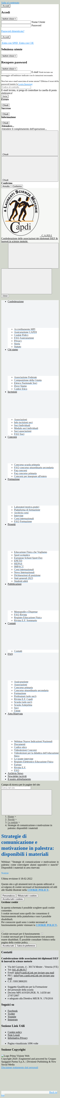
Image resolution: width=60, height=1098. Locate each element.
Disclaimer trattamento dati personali (19, 1067)
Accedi (6, 6)
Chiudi (5, 105)
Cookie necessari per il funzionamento (20, 933)
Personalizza (9, 895)
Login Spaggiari (25, 84)
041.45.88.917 (19, 969)
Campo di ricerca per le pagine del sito (20, 784)
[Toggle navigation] (26, 281)
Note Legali (14, 1035)
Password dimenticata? (12, 31)
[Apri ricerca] (33, 255)
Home (11, 816)
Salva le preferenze (26, 945)
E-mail (35, 72)
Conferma (17, 186)
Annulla (6, 186)
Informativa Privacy (18, 1038)
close (5, 296)
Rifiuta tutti (27, 895)
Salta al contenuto (10, 2)
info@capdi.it (34, 972)
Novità (11, 819)
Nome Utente (38, 22)
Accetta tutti (13, 899)
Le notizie (13, 822)
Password (36, 25)
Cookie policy (15, 1032)
